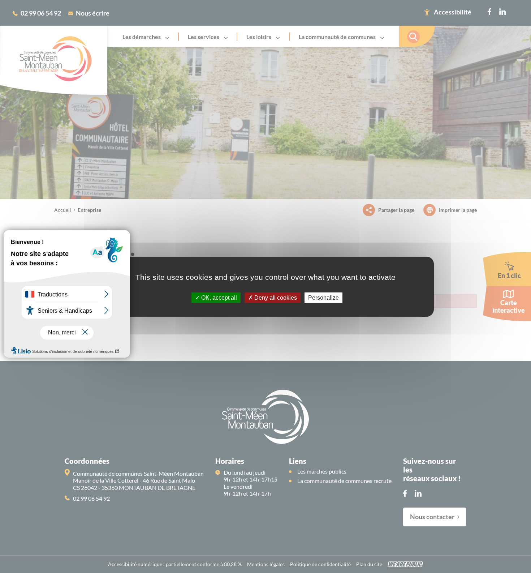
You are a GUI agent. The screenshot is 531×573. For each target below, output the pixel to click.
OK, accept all (218, 297)
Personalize (323, 297)
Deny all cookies (275, 297)
